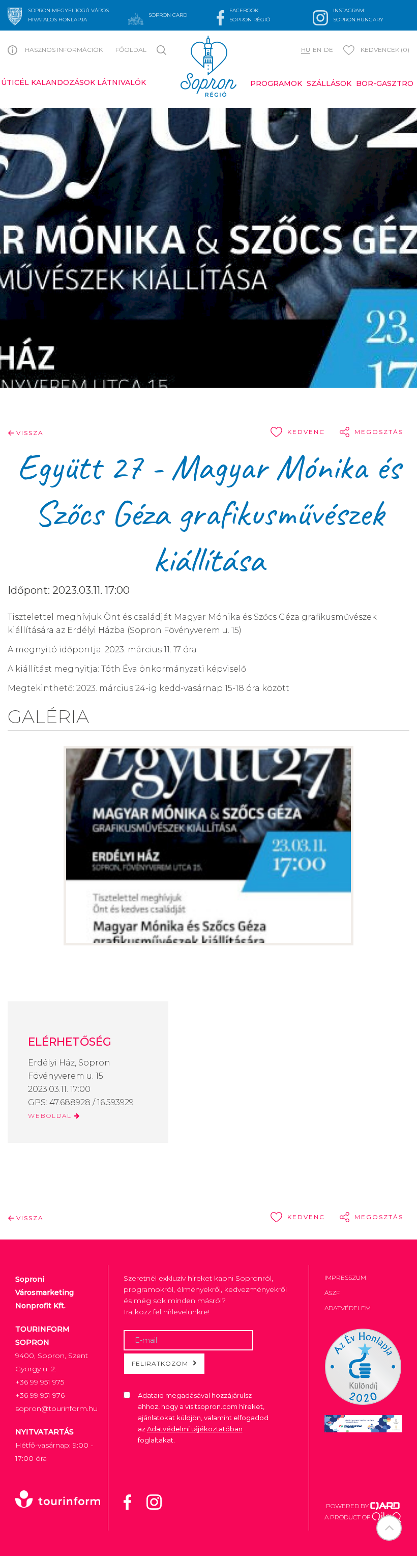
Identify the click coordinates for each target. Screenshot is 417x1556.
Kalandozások (63, 82)
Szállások (329, 83)
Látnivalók (121, 82)
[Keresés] (163, 49)
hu (305, 49)
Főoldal (130, 49)
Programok (276, 83)
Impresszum (345, 1277)
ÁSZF (332, 1292)
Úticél (15, 82)
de (328, 49)
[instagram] (160, 1501)
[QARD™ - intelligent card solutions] (385, 1506)
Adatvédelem (347, 1308)
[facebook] (134, 1501)
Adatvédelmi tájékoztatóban (195, 1429)
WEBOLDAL (51, 1115)
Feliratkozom (160, 1363)
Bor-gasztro (384, 83)
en (317, 49)
